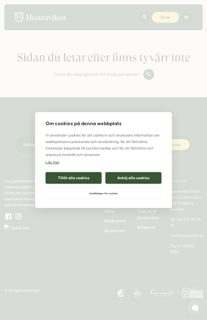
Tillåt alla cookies (73, 178)
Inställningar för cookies (103, 193)
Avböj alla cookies (133, 178)
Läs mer (53, 162)
